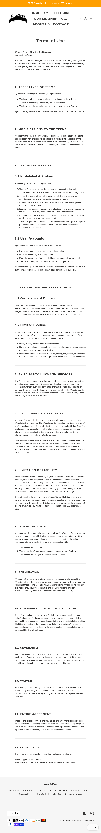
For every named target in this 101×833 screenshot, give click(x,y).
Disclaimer (75, 790)
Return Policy (13, 790)
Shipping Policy (25, 794)
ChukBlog (57, 794)
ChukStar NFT (42, 794)
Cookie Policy (61, 790)
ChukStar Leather (72, 820)
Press (86, 790)
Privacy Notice (29, 790)
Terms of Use (45, 790)
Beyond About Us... (73, 794)
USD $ (13, 813)
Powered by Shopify (86, 820)
